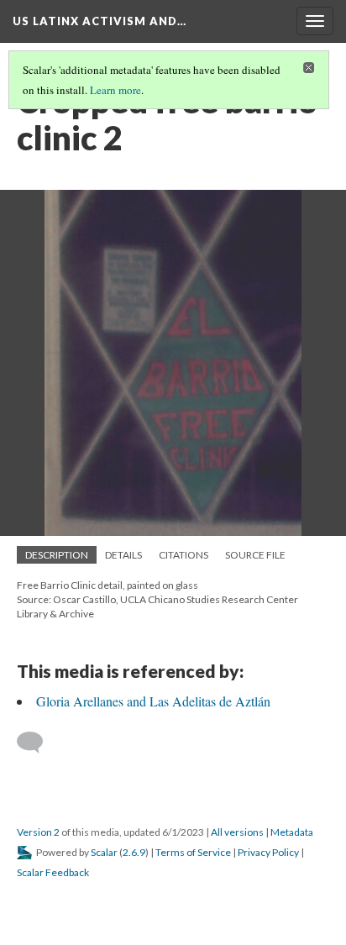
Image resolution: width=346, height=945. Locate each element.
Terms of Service (193, 852)
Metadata (291, 832)
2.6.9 (134, 852)
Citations (183, 555)
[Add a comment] (37, 742)
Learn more (115, 89)
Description (56, 555)
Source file (255, 555)
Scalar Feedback (53, 872)
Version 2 (38, 832)
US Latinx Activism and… (99, 21)
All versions (237, 832)
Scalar (104, 852)
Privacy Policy (268, 852)
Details (123, 555)
